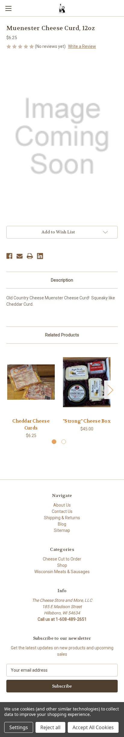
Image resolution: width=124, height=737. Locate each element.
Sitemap (62, 530)
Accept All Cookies (93, 727)
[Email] (20, 256)
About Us (62, 505)
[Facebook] (9, 256)
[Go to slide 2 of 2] (63, 441)
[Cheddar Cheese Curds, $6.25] (31, 382)
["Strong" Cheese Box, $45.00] (86, 382)
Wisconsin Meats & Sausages (62, 571)
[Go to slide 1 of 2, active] (54, 441)
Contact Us (62, 511)
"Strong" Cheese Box (86, 421)
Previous (8, 390)
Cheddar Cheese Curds (31, 424)
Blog (62, 524)
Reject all (50, 727)
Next (110, 390)
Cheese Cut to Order (62, 559)
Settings (18, 727)
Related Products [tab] (62, 335)
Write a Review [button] (82, 46)
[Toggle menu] (8, 8)
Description (62, 280)
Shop (62, 565)
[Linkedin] (40, 256)
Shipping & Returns (62, 517)
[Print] (30, 256)
